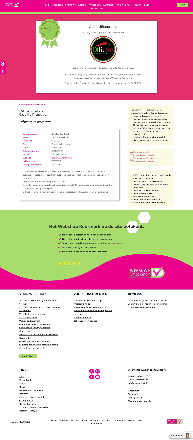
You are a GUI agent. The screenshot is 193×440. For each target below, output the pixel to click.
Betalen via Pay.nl (28, 411)
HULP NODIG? (178, 435)
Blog (146, 5)
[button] (3, 71)
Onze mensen (26, 400)
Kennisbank (25, 380)
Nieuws (138, 5)
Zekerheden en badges (85, 321)
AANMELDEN (28, 356)
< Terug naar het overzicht (32, 104)
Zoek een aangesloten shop (88, 300)
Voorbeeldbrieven (82, 317)
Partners (23, 394)
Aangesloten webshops (31, 390)
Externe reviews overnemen (142, 307)
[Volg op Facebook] (91, 377)
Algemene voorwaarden (140, 401)
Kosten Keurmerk (28, 317)
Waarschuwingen (82, 304)
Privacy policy (135, 397)
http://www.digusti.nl (61, 158)
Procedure (95, 5)
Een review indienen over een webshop (148, 304)
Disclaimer (133, 391)
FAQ (21, 377)
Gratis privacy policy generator (34, 327)
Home (46, 5)
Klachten (108, 5)
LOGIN (182, 5)
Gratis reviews (26, 331)
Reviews (71, 5)
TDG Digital (14, 422)
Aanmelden (96, 8)
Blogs (22, 387)
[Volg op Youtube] (97, 377)
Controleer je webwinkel (31, 348)
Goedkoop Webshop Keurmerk (35, 341)
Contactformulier (28, 404)
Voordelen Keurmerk (29, 321)
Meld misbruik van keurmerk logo (91, 307)
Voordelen (58, 5)
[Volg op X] (91, 371)
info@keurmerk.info (138, 383)
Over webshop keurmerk (31, 397)
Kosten (82, 5)
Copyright (133, 394)
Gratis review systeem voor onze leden (147, 300)
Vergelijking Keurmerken (32, 314)
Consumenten (123, 5)
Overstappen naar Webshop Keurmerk (38, 345)
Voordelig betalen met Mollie (33, 407)
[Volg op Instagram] (97, 371)
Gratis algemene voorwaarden (34, 324)
